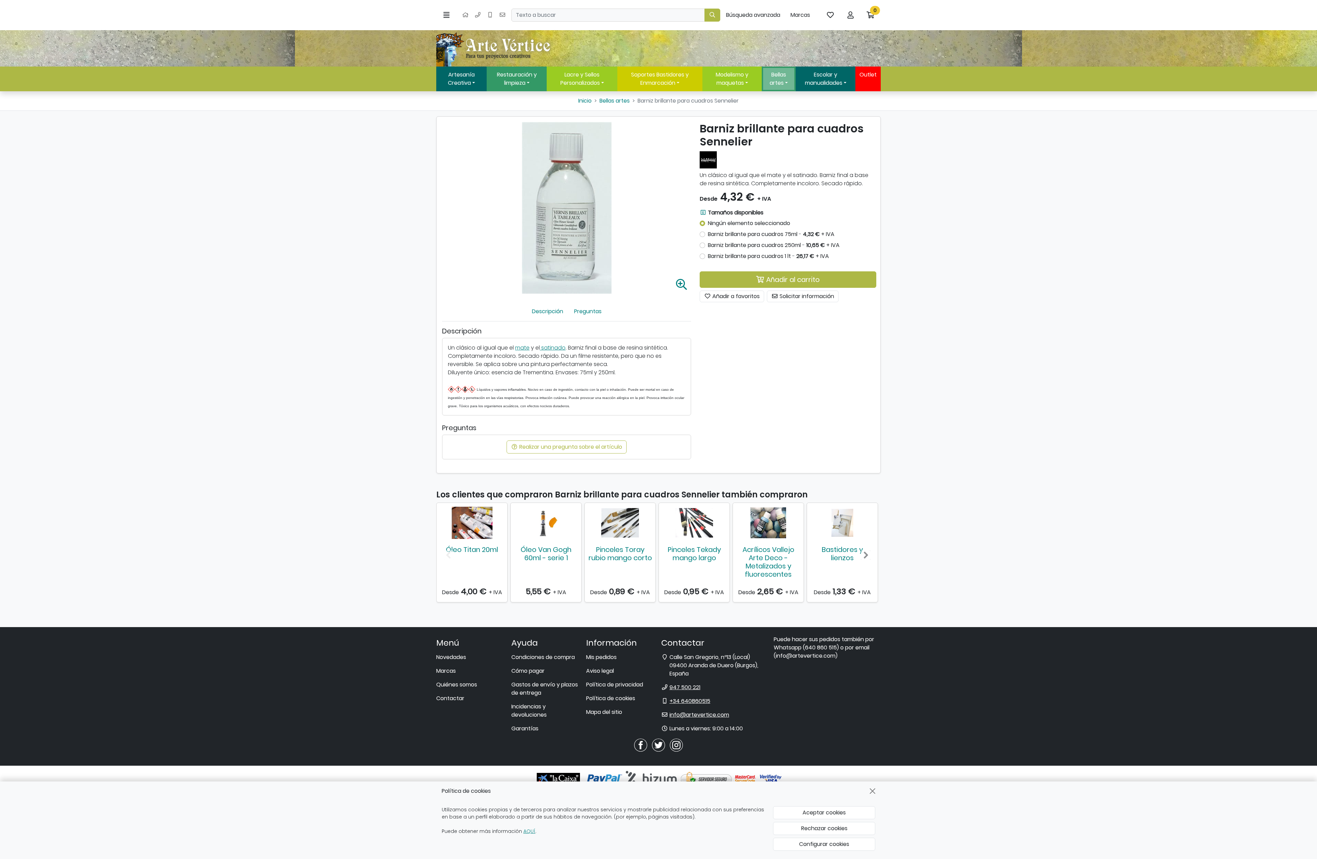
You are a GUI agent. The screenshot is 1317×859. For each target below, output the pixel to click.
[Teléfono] (478, 15)
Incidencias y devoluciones (529, 711)
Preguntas (588, 311)
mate (522, 348)
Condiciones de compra (543, 657)
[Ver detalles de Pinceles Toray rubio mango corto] (620, 523)
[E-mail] (502, 15)
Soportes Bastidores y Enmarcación (660, 79)
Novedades (451, 657)
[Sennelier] (708, 159)
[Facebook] (641, 745)
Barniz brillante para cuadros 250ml (774, 245)
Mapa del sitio (604, 712)
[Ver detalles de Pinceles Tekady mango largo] (694, 523)
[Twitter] (658, 745)
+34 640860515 (689, 701)
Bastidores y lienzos (842, 554)
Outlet (868, 75)
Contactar (450, 698)
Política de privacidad (614, 685)
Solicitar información (806, 296)
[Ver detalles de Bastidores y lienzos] (842, 523)
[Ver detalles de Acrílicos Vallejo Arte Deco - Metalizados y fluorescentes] (768, 523)
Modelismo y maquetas (732, 79)
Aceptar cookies (824, 812)
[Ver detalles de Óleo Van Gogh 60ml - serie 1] (546, 523)
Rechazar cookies (824, 828)
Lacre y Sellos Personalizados (580, 79)
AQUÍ (529, 831)
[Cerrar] (872, 791)
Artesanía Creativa (461, 79)
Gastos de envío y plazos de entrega (544, 689)
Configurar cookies (824, 844)
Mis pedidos (601, 657)
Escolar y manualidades (823, 79)
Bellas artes (778, 79)
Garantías (524, 728)
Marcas (800, 15)
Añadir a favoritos (735, 296)
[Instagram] (676, 745)
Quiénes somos (456, 685)
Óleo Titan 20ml (472, 549)
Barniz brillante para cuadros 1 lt (768, 256)
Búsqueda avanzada (753, 15)
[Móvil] (490, 15)
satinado (553, 348)
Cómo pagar (528, 671)
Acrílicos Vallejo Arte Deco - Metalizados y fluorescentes (768, 562)
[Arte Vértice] (494, 48)
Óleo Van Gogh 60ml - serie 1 (546, 554)
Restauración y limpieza (517, 79)
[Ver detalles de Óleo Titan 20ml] (472, 523)
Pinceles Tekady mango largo (694, 554)
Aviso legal (600, 671)
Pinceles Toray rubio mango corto (620, 554)
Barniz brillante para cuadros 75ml (771, 234)
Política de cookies (610, 698)
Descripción (547, 311)
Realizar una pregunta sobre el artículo (570, 447)
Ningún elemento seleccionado (749, 223)
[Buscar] (712, 15)
